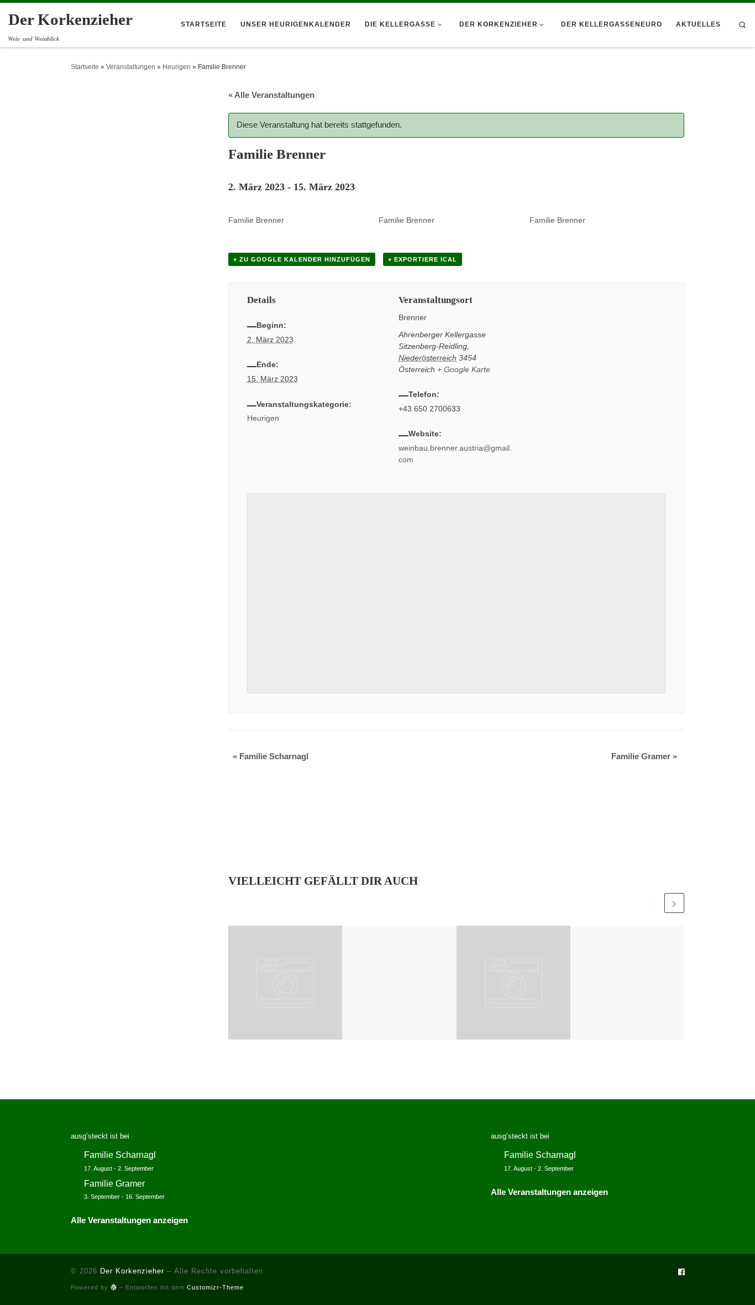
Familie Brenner (256, 220)
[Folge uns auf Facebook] (681, 1273)
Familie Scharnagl (270, 756)
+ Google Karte (463, 369)
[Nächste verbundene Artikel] (674, 903)
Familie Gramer (644, 756)
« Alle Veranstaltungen (271, 95)
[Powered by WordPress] (114, 1287)
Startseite (85, 67)
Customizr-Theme (215, 1287)
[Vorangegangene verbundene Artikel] (652, 903)
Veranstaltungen (130, 67)
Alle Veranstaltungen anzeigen (129, 1220)
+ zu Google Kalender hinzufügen (301, 259)
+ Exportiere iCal (422, 259)
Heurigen (176, 67)
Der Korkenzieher (132, 1271)
